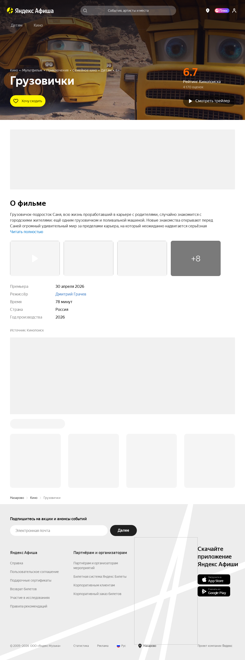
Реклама (102, 646)
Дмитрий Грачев (71, 294)
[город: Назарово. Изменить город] (207, 10)
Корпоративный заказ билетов (97, 594)
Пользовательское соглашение (34, 572)
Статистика (81, 646)
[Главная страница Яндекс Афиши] (10, 10)
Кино (33, 498)
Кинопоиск (35, 330)
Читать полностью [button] (26, 232)
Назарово (17, 498)
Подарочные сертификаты (30, 580)
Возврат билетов (23, 589)
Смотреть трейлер (212, 101)
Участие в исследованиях (30, 598)
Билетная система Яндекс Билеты (100, 576)
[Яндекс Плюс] (222, 10)
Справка (16, 563)
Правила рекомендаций (28, 606)
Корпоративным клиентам (94, 585)
